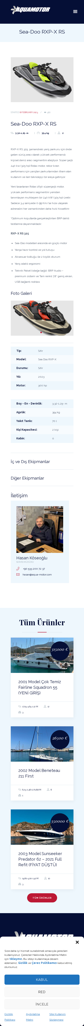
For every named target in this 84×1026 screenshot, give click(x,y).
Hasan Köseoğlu (31, 558)
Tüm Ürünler (42, 898)
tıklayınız (15, 959)
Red (42, 992)
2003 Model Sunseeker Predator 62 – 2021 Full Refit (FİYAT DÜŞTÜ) (40, 859)
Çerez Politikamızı (44, 963)
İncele (42, 1004)
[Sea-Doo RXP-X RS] (42, 79)
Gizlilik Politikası (9, 1017)
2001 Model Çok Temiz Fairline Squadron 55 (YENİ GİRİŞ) (39, 687)
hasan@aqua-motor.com (37, 574)
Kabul (42, 980)
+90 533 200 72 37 (34, 568)
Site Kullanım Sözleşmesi (57, 1017)
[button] (77, 942)
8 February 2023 (29, 112)
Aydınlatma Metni (33, 1017)
